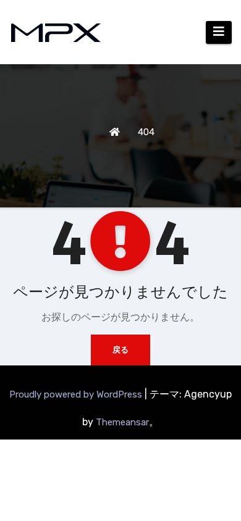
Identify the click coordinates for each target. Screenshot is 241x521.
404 (146, 132)
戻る (120, 349)
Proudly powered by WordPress (77, 394)
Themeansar (122, 422)
